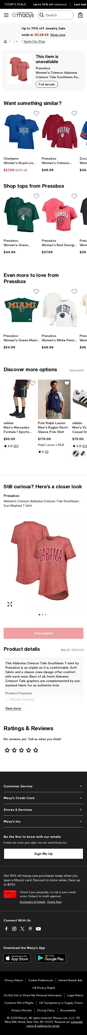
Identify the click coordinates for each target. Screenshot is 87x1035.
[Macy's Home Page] (23, 15)
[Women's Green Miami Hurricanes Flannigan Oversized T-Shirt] (22, 310)
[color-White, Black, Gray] (76, 453)
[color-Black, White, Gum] (83, 453)
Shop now (57, 35)
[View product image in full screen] (9, 604)
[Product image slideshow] (43, 566)
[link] (22, 164)
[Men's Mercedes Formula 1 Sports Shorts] (20, 399)
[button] (15, 41)
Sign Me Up (43, 853)
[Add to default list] (36, 113)
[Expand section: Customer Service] (43, 786)
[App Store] (17, 958)
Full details (47, 84)
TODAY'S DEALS (15, 4)
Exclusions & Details (32, 902)
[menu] (6, 15)
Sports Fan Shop (34, 41)
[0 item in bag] (80, 15)
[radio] (75, 453)
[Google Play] (51, 958)
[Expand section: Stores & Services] (43, 809)
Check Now (54, 902)
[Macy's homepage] (5, 41)
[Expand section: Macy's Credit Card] (43, 798)
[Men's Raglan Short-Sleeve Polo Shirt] (54, 399)
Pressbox (43, 68)
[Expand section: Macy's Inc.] (43, 821)
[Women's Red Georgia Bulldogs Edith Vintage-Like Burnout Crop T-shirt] (60, 214)
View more (13, 708)
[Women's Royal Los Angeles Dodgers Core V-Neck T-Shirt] (22, 132)
